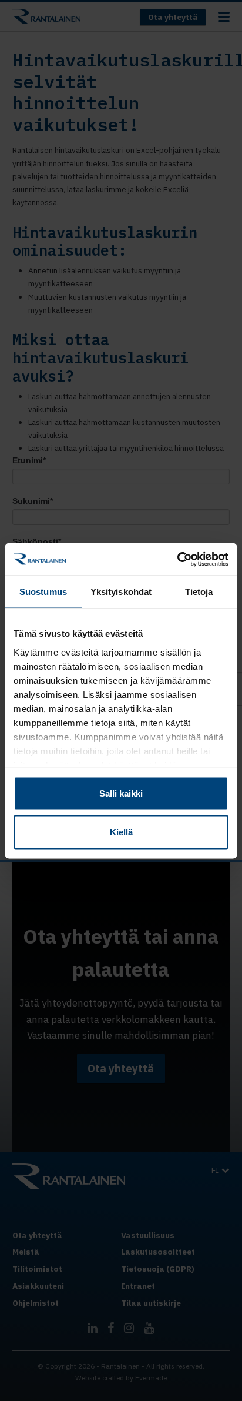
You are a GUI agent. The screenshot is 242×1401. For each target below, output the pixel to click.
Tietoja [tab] (199, 592)
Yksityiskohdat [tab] (121, 592)
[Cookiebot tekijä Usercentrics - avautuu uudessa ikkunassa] (177, 559)
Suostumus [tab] (43, 592)
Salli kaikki (121, 793)
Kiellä (121, 832)
